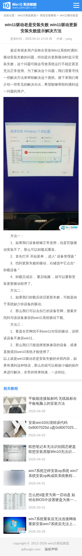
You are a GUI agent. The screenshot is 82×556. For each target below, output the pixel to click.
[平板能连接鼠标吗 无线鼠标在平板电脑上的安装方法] (14, 405)
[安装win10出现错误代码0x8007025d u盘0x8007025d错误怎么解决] (14, 429)
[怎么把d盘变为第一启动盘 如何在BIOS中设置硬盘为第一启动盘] (14, 501)
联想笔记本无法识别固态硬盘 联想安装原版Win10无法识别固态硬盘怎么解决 (52, 449)
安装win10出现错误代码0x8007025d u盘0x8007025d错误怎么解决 (52, 425)
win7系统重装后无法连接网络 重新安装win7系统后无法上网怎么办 (52, 521)
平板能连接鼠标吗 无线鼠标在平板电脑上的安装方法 (52, 401)
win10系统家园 (27, 15)
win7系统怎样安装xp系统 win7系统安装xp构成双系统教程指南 (53, 473)
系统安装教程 (48, 15)
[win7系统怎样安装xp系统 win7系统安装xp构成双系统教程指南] (14, 477)
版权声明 (51, 549)
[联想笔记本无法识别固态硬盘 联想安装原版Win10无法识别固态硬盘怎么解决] (14, 453)
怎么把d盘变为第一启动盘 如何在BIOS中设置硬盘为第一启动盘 (52, 497)
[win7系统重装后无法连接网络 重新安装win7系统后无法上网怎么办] (14, 525)
